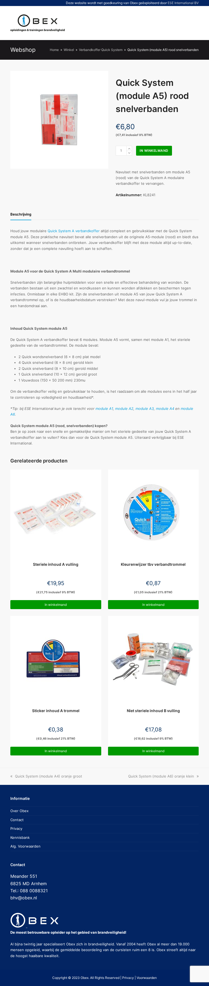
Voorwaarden (147, 978)
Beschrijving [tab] (20, 214)
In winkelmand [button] (56, 605)
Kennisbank (20, 837)
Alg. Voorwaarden (25, 846)
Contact (17, 820)
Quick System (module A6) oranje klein (161, 776)
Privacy (16, 828)
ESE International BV (183, 3)
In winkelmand (154, 151)
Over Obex (19, 811)
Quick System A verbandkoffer (74, 231)
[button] (174, 23)
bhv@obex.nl (23, 897)
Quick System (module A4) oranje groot (48, 776)
